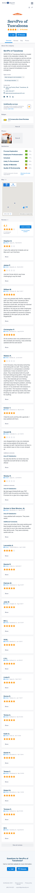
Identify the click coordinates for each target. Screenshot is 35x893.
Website (22, 35)
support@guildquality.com (22, 887)
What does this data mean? (25, 174)
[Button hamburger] (32, 3)
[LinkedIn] (13, 97)
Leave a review (25, 227)
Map (21, 40)
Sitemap (19, 884)
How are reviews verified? (25, 231)
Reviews (15, 40)
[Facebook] (4, 97)
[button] (8, 207)
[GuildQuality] (8, 3)
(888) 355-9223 (10, 887)
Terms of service (19, 883)
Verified (7, 242)
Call (13, 35)
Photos (27, 40)
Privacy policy (28, 883)
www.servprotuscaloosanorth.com (15, 93)
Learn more (11, 109)
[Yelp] (10, 97)
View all (17, 138)
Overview (8, 40)
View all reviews (17, 845)
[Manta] (7, 97)
